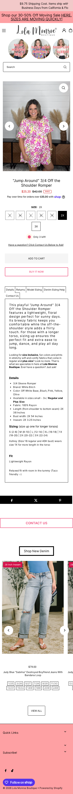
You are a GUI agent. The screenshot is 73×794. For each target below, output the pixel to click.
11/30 (54, 683)
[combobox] (36, 67)
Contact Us (12, 295)
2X (62, 215)
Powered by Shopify (51, 788)
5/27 (27, 683)
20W (46, 687)
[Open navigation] (7, 30)
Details (10, 289)
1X (51, 215)
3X (36, 226)
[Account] (64, 30)
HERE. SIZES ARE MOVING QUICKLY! (41, 17)
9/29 (44, 683)
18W (38, 687)
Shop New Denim (36, 551)
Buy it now (36, 271)
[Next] (63, 126)
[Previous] (9, 126)
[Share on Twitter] (36, 500)
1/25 (10, 683)
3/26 (19, 683)
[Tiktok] (12, 770)
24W (55, 687)
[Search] (65, 67)
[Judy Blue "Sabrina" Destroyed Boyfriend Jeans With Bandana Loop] (33, 607)
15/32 (20, 687)
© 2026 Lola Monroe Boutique (20, 788)
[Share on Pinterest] (60, 500)
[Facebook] (5, 770)
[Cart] (70, 30)
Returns (20, 289)
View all (36, 710)
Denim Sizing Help (54, 289)
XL (41, 215)
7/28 (36, 683)
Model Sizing (34, 289)
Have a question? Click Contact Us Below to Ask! (35, 244)
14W (29, 687)
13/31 (11, 687)
